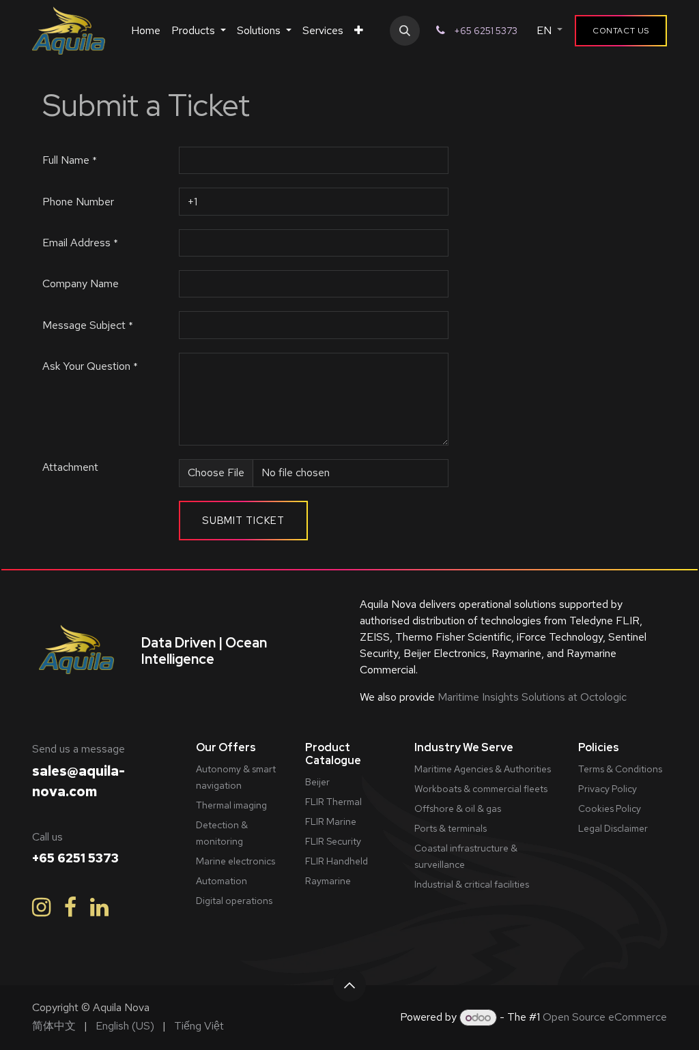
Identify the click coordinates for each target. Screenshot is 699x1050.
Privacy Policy (607, 789)
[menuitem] (146, 30)
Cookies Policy (609, 808)
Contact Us (621, 30)
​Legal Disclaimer (613, 828)
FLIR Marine (330, 821)
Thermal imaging (231, 805)
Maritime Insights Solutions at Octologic (531, 697)
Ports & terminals (450, 828)
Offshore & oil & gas (457, 808)
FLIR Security (333, 841)
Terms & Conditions (620, 769)
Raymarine (328, 881)
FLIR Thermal (333, 802)
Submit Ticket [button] (243, 520)
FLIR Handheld (336, 861)
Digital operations (234, 900)
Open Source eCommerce (605, 1017)
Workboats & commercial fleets (480, 789)
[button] (405, 31)
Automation (221, 881)
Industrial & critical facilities (471, 884)
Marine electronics (235, 861)
